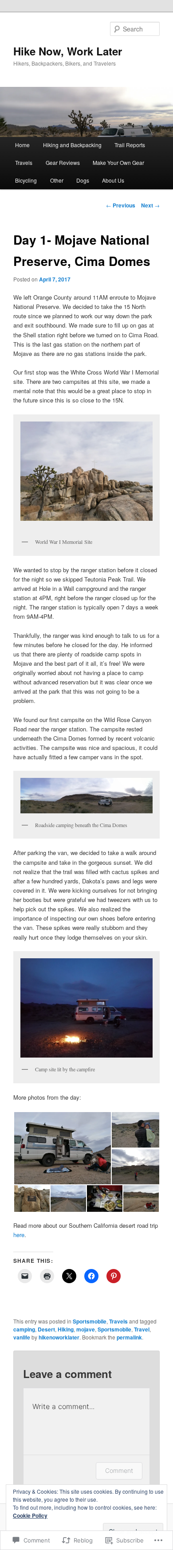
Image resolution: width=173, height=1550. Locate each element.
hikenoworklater (59, 1337)
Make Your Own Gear (118, 162)
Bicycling (26, 180)
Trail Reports (129, 144)
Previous (120, 205)
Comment (119, 1470)
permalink (129, 1337)
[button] (62, 1148)
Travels (23, 162)
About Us (113, 180)
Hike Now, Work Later (67, 51)
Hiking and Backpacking (72, 144)
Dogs (82, 180)
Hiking (66, 1329)
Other (56, 180)
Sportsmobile (89, 1321)
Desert (46, 1329)
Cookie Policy (30, 1515)
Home (22, 144)
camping (24, 1329)
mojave (85, 1329)
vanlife (21, 1337)
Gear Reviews (63, 162)
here (18, 1234)
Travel (141, 1329)
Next (150, 205)
